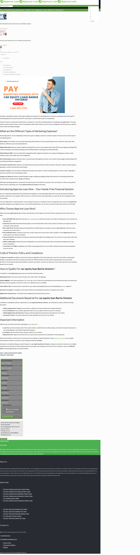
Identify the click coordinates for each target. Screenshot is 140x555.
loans (64, 286)
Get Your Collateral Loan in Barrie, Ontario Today (16, 491)
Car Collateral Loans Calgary (11, 498)
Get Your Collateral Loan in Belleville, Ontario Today (17, 494)
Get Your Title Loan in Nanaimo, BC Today (15, 511)
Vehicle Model (5, 375)
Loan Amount (5, 400)
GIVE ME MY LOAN (7, 416)
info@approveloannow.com (9, 539)
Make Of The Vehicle (7, 365)
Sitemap (5, 547)
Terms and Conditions (9, 545)
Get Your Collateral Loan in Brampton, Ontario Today (18, 496)
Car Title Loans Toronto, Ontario (12, 516)
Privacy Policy (7, 543)
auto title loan (7, 65)
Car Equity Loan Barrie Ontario (11, 74)
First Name (4, 380)
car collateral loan (8, 67)
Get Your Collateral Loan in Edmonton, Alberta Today (18, 500)
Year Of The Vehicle (6, 360)
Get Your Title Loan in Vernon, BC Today (14, 518)
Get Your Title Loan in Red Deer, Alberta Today (16, 513)
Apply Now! (3, 438)
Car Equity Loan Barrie (9, 72)
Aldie (8, 52)
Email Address (5, 390)
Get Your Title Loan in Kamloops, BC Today (15, 509)
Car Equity (6, 58)
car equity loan (7, 69)
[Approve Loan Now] (38, 2)
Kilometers (4, 370)
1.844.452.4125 (4, 441)
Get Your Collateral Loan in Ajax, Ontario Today (16, 489)
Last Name (4, 385)
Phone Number (5, 395)
